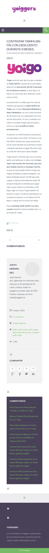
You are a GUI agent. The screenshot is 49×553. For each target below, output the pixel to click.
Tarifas (15, 323)
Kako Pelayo (15, 434)
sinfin (25, 330)
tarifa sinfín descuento (22, 333)
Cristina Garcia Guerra (19, 447)
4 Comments (18, 317)
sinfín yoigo (33, 330)
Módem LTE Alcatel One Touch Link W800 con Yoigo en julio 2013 (24, 437)
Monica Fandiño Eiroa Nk (20, 416)
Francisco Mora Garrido (19, 459)
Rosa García (15, 407)
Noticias (22, 323)
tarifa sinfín (17, 330)
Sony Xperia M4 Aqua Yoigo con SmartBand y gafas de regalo (24, 450)
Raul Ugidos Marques (19, 425)
